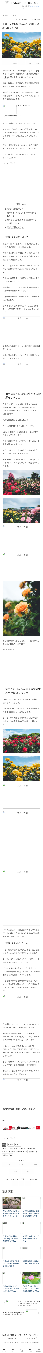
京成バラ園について (15, 208)
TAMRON (32, 1148)
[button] (37, 62)
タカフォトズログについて (11, 1335)
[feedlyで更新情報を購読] (21, 1183)
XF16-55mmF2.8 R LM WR (19, 1152)
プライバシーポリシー (32, 1335)
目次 (18, 203)
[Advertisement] (21, 181)
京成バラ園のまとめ (15, 227)
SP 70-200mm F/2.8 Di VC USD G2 (15, 1148)
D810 (11, 1145)
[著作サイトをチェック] (15, 1183)
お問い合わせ (11, 1338)
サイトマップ (32, 1338)
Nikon (18, 1145)
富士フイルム (8, 1155)
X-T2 (5, 1152)
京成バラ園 (33, 1152)
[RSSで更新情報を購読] (28, 1183)
